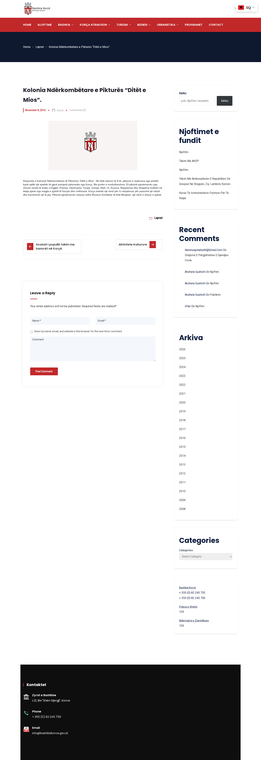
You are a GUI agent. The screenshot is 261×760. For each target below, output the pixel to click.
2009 (182, 500)
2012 (182, 473)
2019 (182, 411)
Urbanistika (166, 25)
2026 (182, 349)
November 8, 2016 (35, 110)
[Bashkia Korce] (37, 9)
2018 (182, 420)
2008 (182, 509)
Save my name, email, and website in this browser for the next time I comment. (78, 331)
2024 (182, 367)
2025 (182, 358)
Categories (186, 550)
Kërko (224, 101)
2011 (182, 482)
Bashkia (64, 25)
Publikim (215, 294)
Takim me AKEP (189, 161)
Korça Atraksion (93, 25)
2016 (182, 438)
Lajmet (40, 47)
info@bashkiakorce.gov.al (50, 733)
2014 (182, 455)
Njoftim (183, 152)
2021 (182, 393)
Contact (216, 25)
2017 (182, 429)
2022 (182, 384)
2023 (182, 376)
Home (27, 25)
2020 (182, 402)
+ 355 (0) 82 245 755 (46, 717)
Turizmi (122, 25)
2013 (182, 464)
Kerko (182, 93)
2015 (182, 447)
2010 (182, 491)
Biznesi (142, 25)
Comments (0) (78, 110)
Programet (193, 25)
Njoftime (45, 25)
